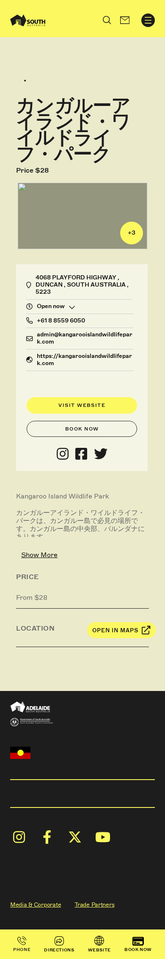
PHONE (21, 949)
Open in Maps (115, 630)
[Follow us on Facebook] (81, 454)
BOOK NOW (138, 949)
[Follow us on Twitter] (100, 454)
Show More (39, 555)
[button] (125, 20)
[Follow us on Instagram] (63, 454)
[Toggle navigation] (148, 20)
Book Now (82, 429)
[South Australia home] (27, 20)
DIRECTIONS (59, 950)
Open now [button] (51, 306)
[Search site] (107, 20)
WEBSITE (99, 950)
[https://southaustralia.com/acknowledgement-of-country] (20, 753)
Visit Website (81, 405)
